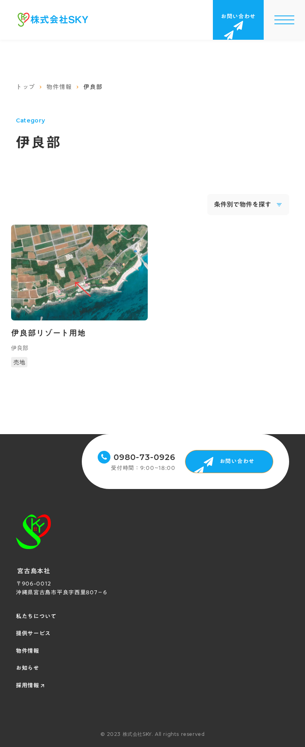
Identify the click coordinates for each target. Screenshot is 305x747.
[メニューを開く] (284, 20)
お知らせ (27, 668)
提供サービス (33, 634)
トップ (25, 87)
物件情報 (58, 87)
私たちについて (36, 617)
